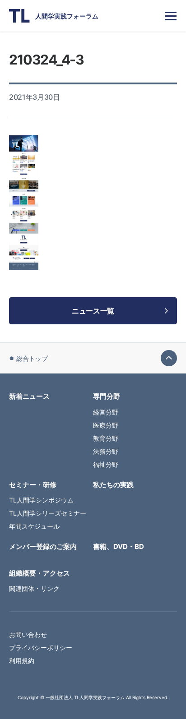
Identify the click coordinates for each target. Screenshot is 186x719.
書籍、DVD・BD (118, 546)
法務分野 (105, 451)
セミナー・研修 (32, 484)
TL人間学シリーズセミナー (47, 513)
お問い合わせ (28, 634)
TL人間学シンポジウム (41, 500)
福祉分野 (105, 464)
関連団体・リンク (34, 588)
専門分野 (106, 396)
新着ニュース (29, 396)
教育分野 (105, 438)
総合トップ (32, 358)
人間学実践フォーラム (66, 16)
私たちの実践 (113, 484)
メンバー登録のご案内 (43, 546)
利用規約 (21, 660)
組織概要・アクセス (39, 573)
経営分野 (105, 412)
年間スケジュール (34, 526)
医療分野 (105, 425)
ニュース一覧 (93, 310)
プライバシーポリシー (40, 647)
